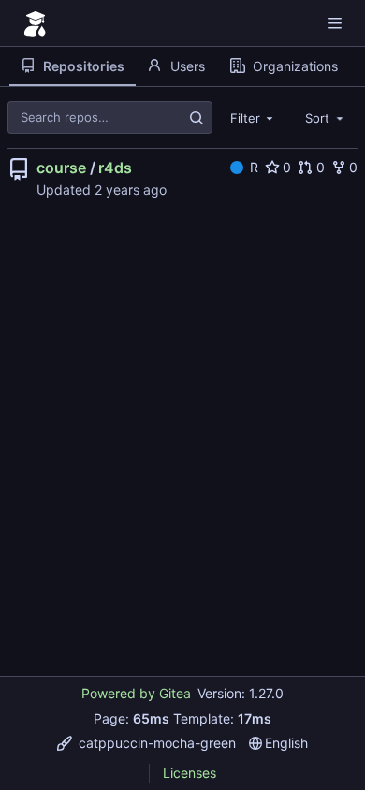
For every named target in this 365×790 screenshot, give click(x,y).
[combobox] (253, 117)
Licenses (189, 773)
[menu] (146, 743)
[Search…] (197, 117)
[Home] (35, 23)
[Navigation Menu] (337, 22)
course (61, 167)
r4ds (115, 167)
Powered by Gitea (136, 693)
